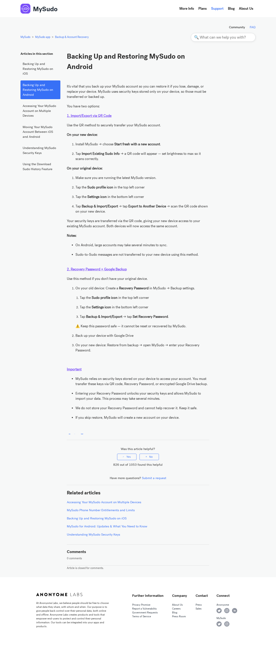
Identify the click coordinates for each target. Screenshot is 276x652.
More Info (186, 8)
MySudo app (42, 37)
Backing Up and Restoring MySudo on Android (38, 90)
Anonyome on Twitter (219, 610)
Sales (199, 608)
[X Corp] (75, 431)
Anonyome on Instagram (226, 610)
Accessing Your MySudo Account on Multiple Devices (39, 111)
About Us (246, 8)
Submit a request (154, 478)
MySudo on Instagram (226, 624)
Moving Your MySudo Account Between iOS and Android (38, 132)
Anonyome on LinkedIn (234, 610)
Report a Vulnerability (144, 608)
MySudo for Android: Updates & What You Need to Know (107, 526)
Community (237, 27)
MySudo (45, 9)
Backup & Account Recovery (72, 37)
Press (199, 605)
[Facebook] (69, 431)
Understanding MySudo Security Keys (39, 150)
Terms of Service (141, 616)
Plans (202, 8)
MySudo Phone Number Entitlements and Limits (101, 510)
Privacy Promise (141, 605)
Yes (128, 456)
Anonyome (222, 605)
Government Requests (145, 612)
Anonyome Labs (59, 594)
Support (217, 8)
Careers (176, 608)
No (151, 456)
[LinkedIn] (82, 431)
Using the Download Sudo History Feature (37, 166)
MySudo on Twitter (219, 624)
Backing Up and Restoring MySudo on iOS (38, 69)
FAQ (253, 27)
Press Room (179, 616)
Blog (231, 8)
